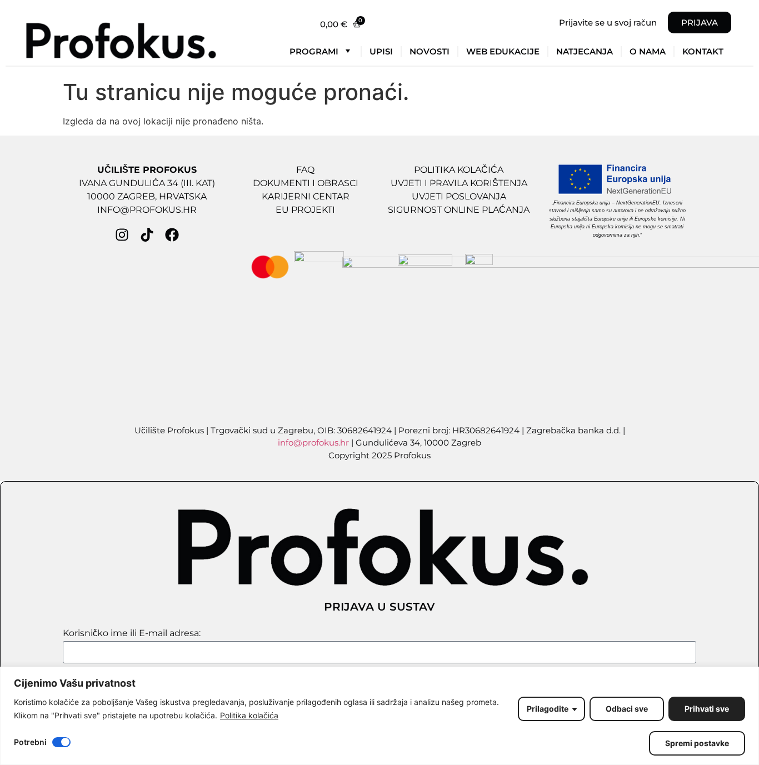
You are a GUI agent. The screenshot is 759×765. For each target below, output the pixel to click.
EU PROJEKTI (305, 209)
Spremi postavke (697, 743)
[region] (379, 716)
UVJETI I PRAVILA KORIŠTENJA (459, 183)
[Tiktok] (147, 235)
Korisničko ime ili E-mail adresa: (132, 633)
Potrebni (30, 742)
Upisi (381, 51)
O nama (648, 51)
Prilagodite (547, 708)
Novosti (430, 51)
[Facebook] (172, 235)
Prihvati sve (707, 708)
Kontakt (702, 51)
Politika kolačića (249, 715)
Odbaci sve (627, 708)
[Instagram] (122, 235)
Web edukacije (503, 51)
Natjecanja (584, 51)
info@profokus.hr (313, 442)
